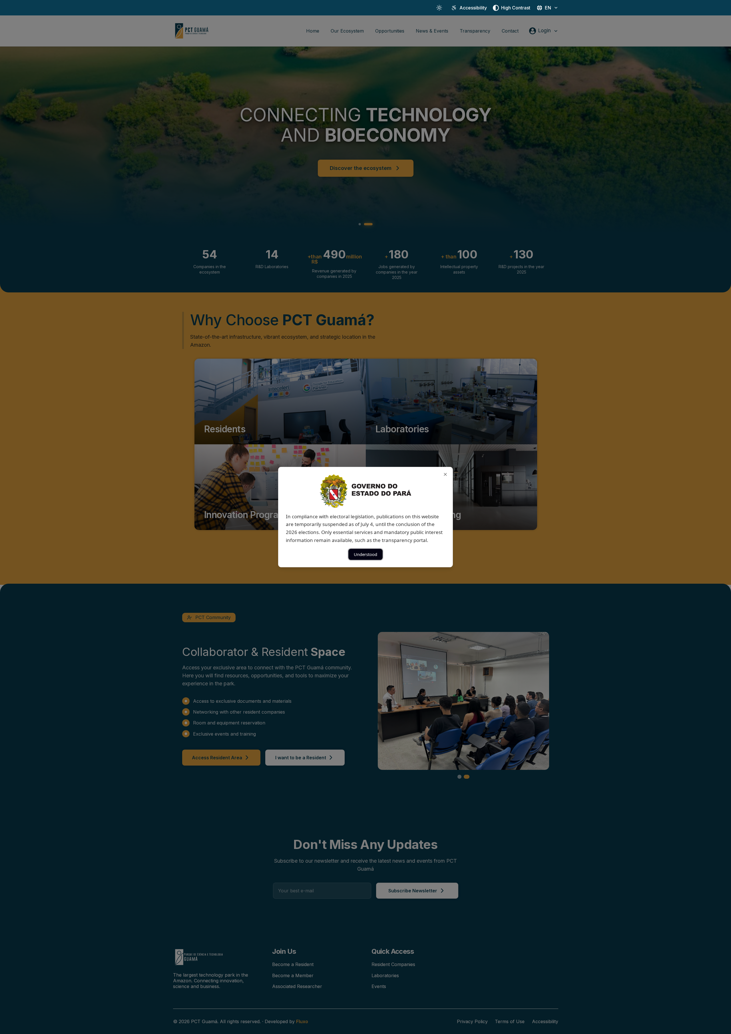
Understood (365, 554)
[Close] (445, 474)
